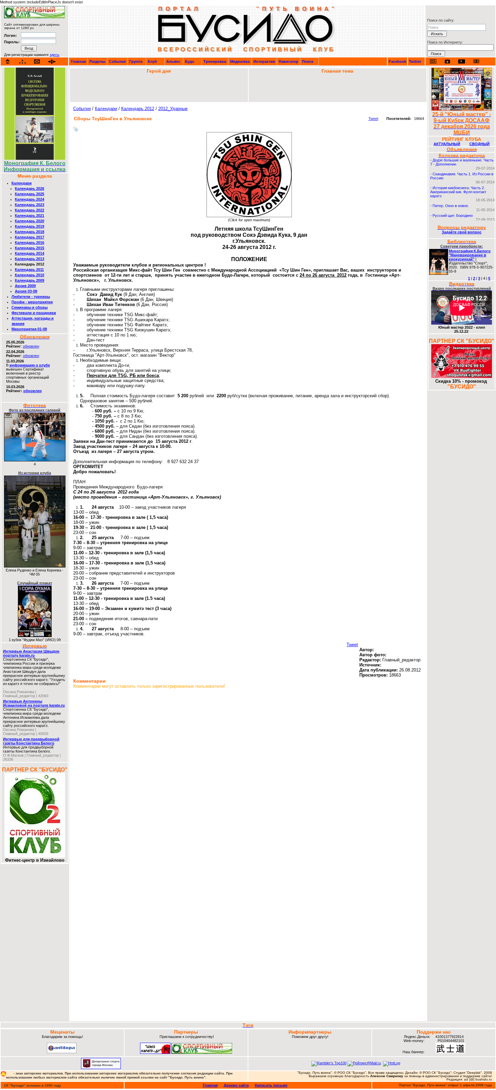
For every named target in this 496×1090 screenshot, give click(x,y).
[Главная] (7, 61)
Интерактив (264, 61)
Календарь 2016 (29, 242)
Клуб (152, 61)
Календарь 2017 (29, 237)
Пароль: (12, 42)
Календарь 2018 (29, 232)
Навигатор (288, 61)
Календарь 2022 (29, 210)
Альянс (173, 61)
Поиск (307, 61)
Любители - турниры (30, 297)
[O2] (34, 17)
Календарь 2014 (29, 253)
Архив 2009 (25, 286)
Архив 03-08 (26, 291)
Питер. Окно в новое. (451, 206)
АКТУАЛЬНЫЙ (447, 144)
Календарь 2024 (29, 199)
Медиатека (240, 61)
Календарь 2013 (29, 259)
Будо (189, 61)
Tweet (373, 119)
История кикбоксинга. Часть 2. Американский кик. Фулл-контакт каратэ (458, 192)
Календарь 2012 (137, 108)
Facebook (397, 61)
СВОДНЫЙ (479, 144)
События (117, 61)
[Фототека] (447, 61)
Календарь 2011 (29, 270)
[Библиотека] (476, 61)
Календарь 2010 (29, 275)
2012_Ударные (173, 108)
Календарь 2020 (29, 221)
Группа (135, 61)
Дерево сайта (236, 1085)
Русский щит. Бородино (453, 215)
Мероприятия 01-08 (29, 329)
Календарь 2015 (29, 248)
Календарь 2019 (29, 226)
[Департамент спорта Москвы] (101, 1068)
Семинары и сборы (29, 307)
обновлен (31, 346)
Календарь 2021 (29, 215)
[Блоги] (433, 61)
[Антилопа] (62, 1052)
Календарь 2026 (29, 188)
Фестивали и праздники (33, 313)
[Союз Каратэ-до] (155, 1052)
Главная (78, 61)
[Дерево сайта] (22, 61)
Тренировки (214, 61)
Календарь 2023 (29, 205)
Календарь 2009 (29, 280)
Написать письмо (271, 1085)
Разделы (97, 61)
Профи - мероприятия (32, 302)
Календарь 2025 (29, 194)
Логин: (10, 35)
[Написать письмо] (37, 61)
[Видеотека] (462, 61)
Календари (21, 183)
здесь (54, 55)
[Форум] (52, 61)
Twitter (415, 61)
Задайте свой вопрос (461, 232)
